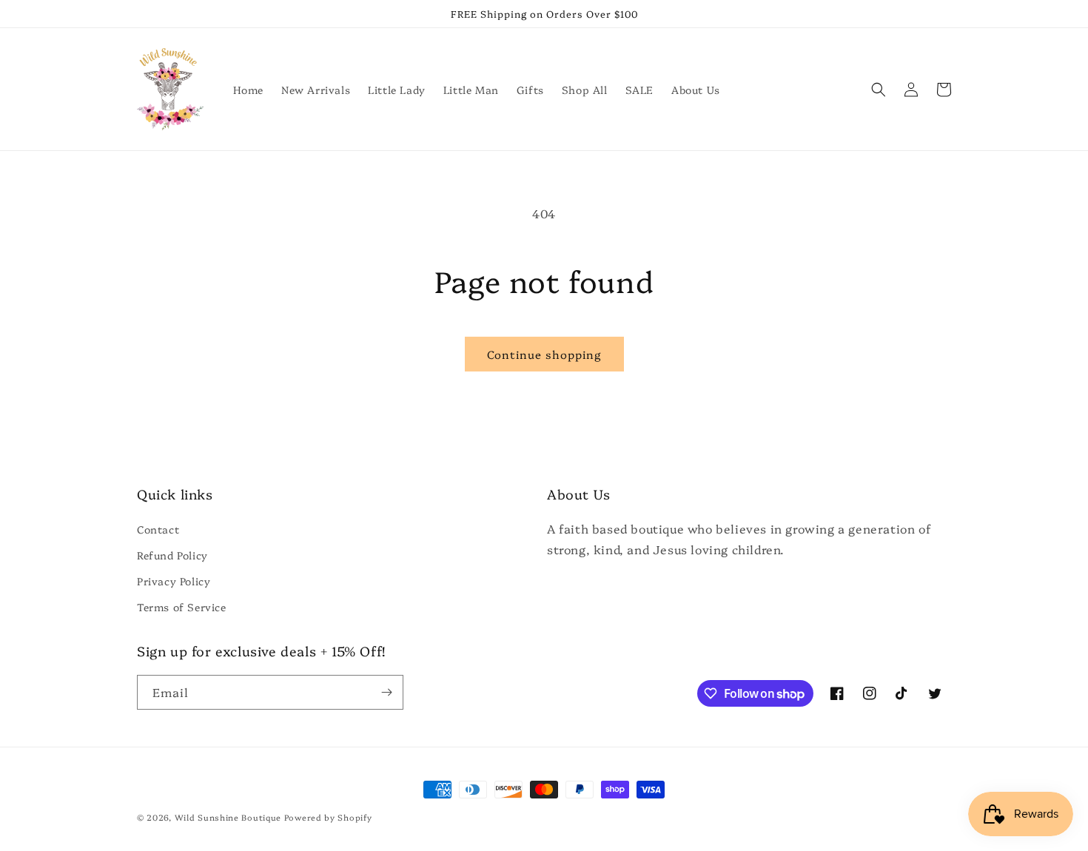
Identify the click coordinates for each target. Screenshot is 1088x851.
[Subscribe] (386, 692)
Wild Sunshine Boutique (228, 817)
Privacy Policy (173, 581)
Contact (158, 529)
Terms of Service (181, 606)
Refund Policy (172, 555)
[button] (878, 89)
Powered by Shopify (328, 817)
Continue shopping (544, 354)
